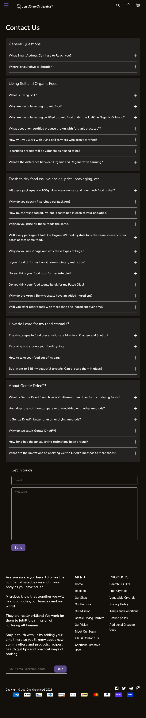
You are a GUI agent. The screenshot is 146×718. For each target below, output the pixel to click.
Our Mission (82, 611)
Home (79, 584)
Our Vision (81, 624)
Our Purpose (83, 604)
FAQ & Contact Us (87, 638)
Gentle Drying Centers (89, 618)
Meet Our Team (85, 631)
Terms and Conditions (124, 611)
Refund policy (119, 618)
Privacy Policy (119, 604)
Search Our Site (120, 584)
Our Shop (81, 597)
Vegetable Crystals (122, 597)
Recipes (80, 591)
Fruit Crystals (118, 591)
